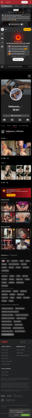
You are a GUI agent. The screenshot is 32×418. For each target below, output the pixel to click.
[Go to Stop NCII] (10, 400)
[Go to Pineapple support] (2, 400)
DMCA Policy (4, 355)
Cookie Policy (19, 412)
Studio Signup (19, 352)
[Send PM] (27, 120)
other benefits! (21, 56)
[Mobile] (8, 261)
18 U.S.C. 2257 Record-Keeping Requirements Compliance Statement (15, 406)
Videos (17, 6)
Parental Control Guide (6, 361)
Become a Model (20, 350)
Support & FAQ (4, 372)
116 (4, 182)
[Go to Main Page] (10, 2)
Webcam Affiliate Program (22, 355)
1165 (4, 158)
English (24, 342)
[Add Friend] (20, 120)
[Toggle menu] (2, 2)
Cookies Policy (5, 358)
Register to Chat (18, 59)
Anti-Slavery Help (5, 364)
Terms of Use (4, 352)
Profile (3, 125)
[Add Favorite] (2, 29)
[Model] (29, 76)
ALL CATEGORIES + (7, 334)
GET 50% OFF (11, 195)
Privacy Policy (4, 350)
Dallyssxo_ (4, 255)
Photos (25, 6)
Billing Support (4, 374)
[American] (3, 261)
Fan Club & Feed (23, 125)
